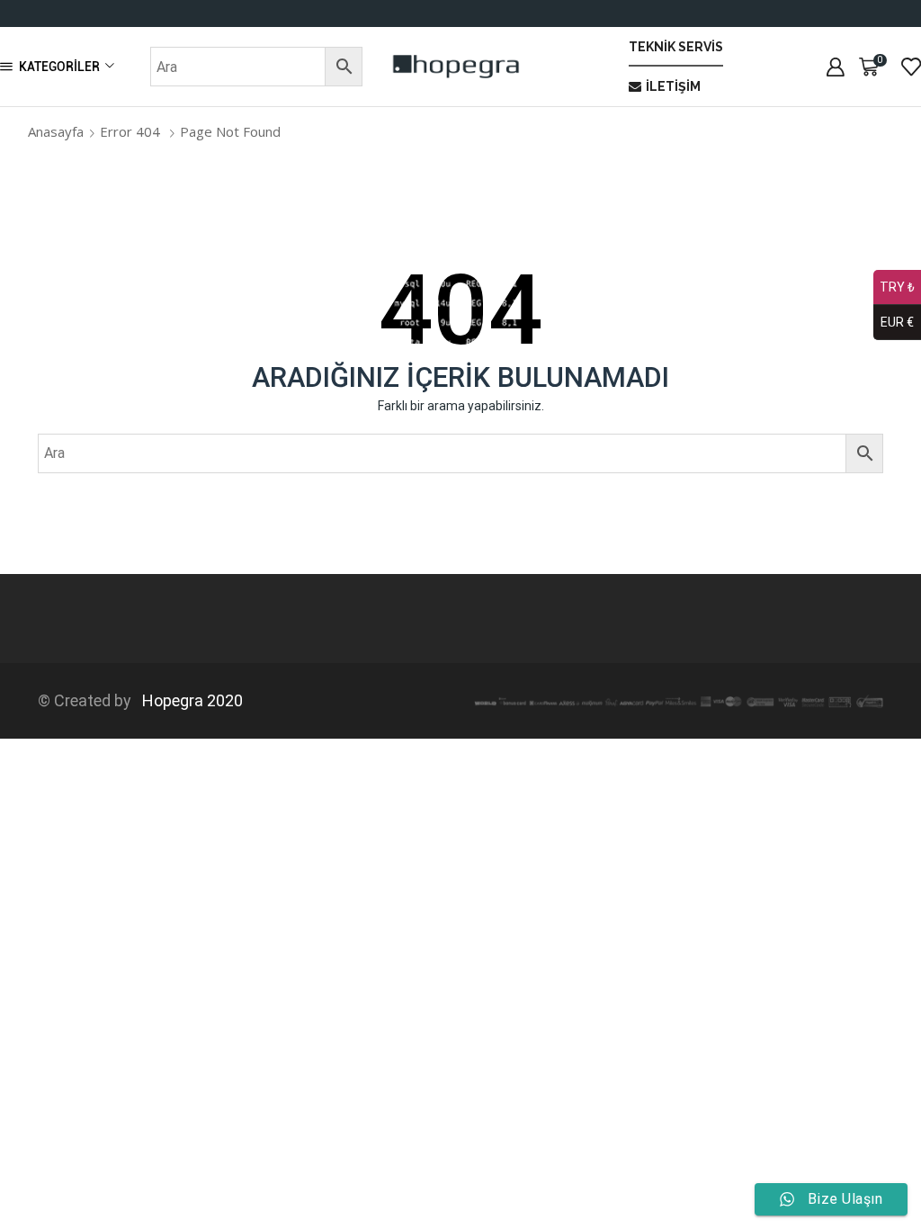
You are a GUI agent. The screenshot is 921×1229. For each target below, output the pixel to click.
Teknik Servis (676, 47)
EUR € (897, 322)
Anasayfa (56, 131)
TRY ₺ (897, 287)
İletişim (673, 86)
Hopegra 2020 (189, 700)
